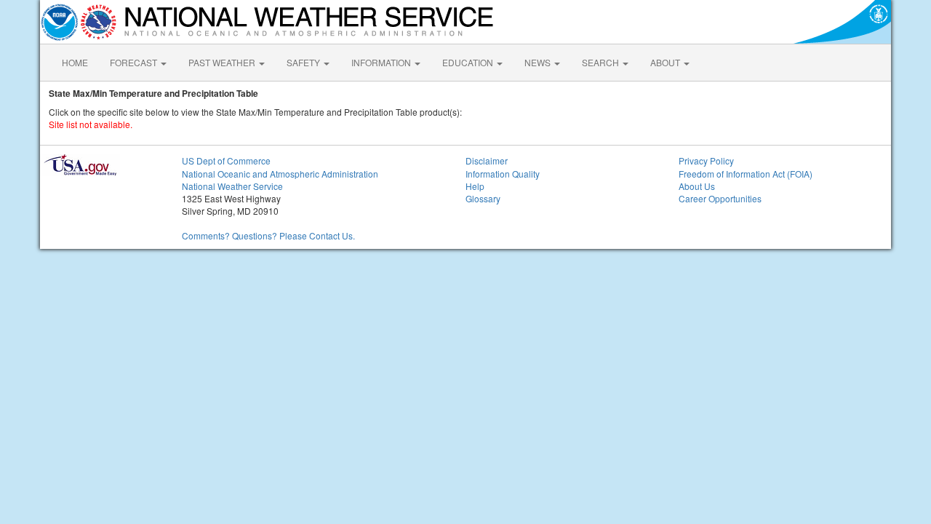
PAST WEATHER (222, 62)
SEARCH (601, 62)
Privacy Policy (706, 160)
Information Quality (503, 173)
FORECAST (134, 62)
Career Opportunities (720, 198)
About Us (697, 186)
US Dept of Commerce (226, 160)
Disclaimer (487, 160)
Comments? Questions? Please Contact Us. (268, 235)
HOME (75, 62)
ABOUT (666, 62)
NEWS (538, 62)
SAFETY (304, 62)
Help (475, 186)
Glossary (483, 198)
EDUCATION (468, 62)
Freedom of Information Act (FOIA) (745, 173)
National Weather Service (232, 186)
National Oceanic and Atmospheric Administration (280, 173)
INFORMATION (382, 62)
